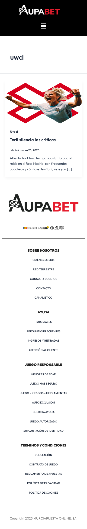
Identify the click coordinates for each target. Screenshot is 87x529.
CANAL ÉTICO (43, 297)
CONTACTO (43, 288)
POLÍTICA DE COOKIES (43, 492)
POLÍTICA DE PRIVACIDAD (43, 483)
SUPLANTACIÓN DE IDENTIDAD (43, 430)
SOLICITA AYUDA (44, 412)
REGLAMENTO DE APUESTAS (43, 473)
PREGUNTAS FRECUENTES (44, 331)
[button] (43, 26)
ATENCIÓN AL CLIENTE (43, 350)
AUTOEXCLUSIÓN (43, 402)
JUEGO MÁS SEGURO (43, 383)
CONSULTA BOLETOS (43, 279)
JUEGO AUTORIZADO (43, 421)
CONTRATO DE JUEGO (43, 464)
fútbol (14, 131)
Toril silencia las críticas (33, 139)
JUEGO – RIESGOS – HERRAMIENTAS (43, 393)
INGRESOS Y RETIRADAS (43, 340)
